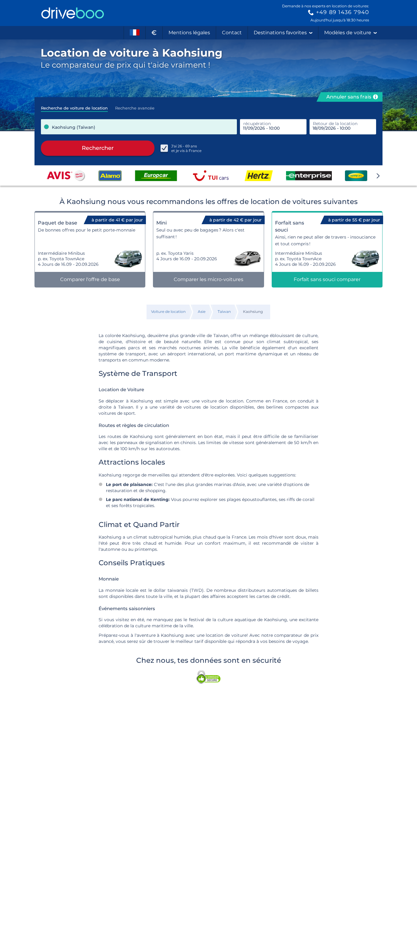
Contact (232, 32)
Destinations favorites (280, 32)
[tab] (74, 106)
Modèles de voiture (347, 32)
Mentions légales (189, 32)
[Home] (73, 13)
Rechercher (98, 148)
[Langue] (134, 32)
